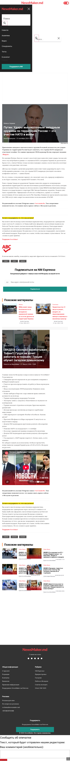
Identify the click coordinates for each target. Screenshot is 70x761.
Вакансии (5, 681)
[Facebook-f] (28, 658)
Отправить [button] (3, 760)
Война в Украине (9, 123)
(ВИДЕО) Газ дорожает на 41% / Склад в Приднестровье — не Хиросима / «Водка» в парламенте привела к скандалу (53, 555)
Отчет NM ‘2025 (40, 688)
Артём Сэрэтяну (24, 321)
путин (14, 261)
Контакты (5, 678)
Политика (55, 304)
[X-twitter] (31, 658)
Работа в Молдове (41, 681)
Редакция (5, 674)
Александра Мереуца (49, 576)
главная (6, 536)
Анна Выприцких (9, 138)
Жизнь (21, 304)
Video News (7, 346)
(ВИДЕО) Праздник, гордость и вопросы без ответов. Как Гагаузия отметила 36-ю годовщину (53, 571)
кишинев (14, 536)
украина (23, 261)
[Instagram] (35, 658)
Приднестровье (40, 674)
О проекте (6, 671)
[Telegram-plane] (41, 658)
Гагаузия (38, 678)
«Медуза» (5, 154)
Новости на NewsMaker (11, 364)
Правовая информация (10, 685)
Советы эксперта (41, 685)
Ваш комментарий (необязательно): (22, 747)
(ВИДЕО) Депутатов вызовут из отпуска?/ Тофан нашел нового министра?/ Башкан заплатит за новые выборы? (53, 586)
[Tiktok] (38, 658)
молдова (22, 536)
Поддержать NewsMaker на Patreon (15, 688)
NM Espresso (39, 671)
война (5, 261)
